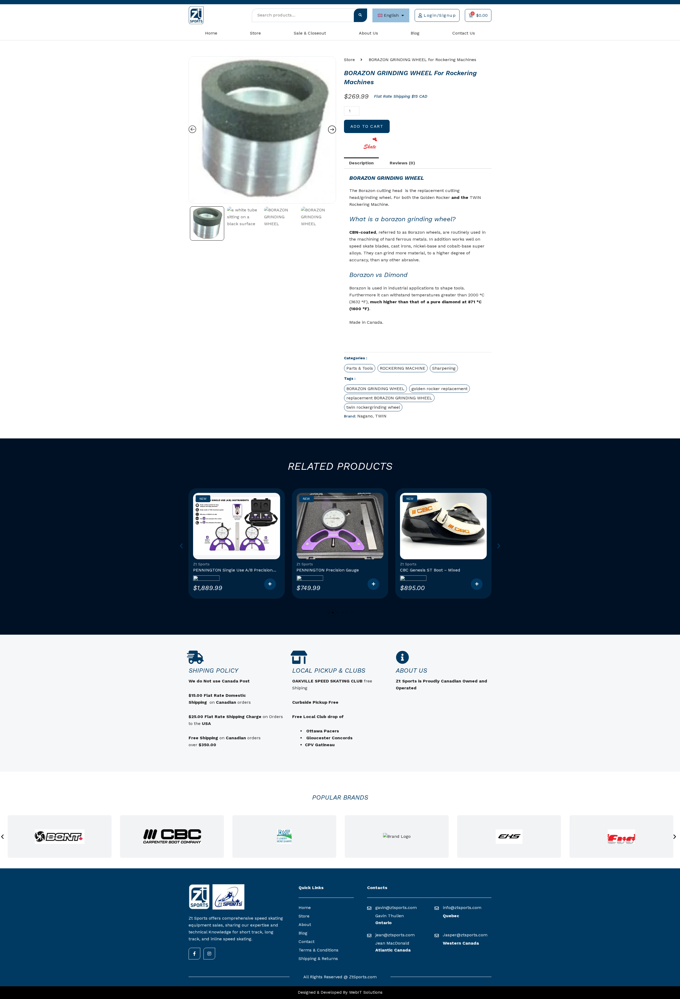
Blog (415, 33)
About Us (368, 33)
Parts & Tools (359, 368)
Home (211, 33)
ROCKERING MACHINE (402, 368)
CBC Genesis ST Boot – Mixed (430, 570)
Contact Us (463, 33)
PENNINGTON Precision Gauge (327, 570)
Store (255, 33)
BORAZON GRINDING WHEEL (375, 388)
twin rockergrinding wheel (373, 407)
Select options (270, 584)
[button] (417, 263)
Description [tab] (361, 162)
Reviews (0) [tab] (402, 162)
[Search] (360, 15)
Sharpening (444, 368)
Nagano (365, 416)
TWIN (380, 416)
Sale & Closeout (310, 33)
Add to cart (367, 126)
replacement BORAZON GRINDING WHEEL (389, 397)
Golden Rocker (435, 197)
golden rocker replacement (439, 388)
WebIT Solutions (365, 992)
